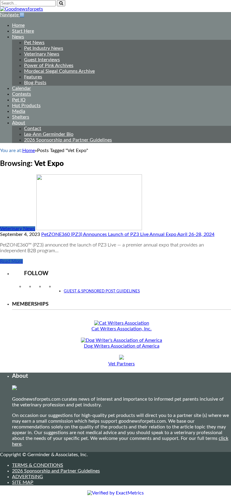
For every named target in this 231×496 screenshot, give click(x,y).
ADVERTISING (27, 476)
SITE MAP (22, 482)
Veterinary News (41, 54)
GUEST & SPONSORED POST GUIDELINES (102, 291)
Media (18, 111)
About (18, 122)
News (18, 36)
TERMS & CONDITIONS (37, 465)
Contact (32, 128)
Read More (11, 261)
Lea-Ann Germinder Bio (48, 134)
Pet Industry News (43, 48)
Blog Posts (35, 82)
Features (33, 77)
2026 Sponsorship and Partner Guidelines (68, 140)
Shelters (20, 117)
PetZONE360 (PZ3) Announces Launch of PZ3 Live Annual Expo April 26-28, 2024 (127, 234)
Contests (21, 94)
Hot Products (26, 105)
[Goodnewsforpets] (21, 9)
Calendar (21, 88)
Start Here (23, 31)
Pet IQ (19, 99)
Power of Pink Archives (48, 65)
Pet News (34, 42)
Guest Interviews (42, 59)
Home (18, 25)
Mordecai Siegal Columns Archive (59, 71)
